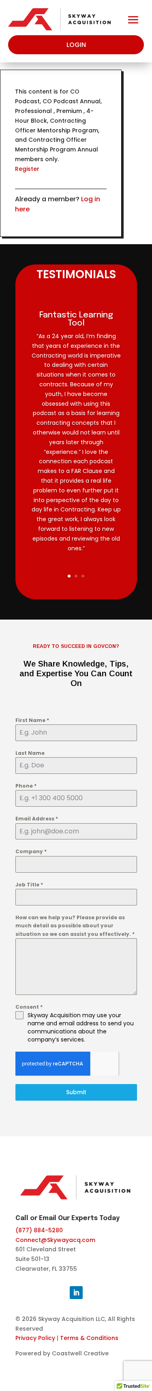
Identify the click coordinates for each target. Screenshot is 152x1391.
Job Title (29, 884)
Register (27, 169)
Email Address (36, 818)
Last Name (30, 753)
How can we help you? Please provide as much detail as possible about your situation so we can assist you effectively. (75, 925)
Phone (25, 785)
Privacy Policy (35, 1338)
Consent (29, 1006)
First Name (32, 720)
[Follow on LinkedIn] (76, 1292)
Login (76, 44)
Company (31, 851)
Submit (76, 1092)
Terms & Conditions (89, 1338)
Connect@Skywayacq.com (55, 1240)
